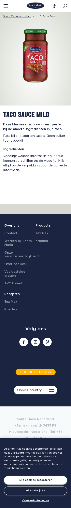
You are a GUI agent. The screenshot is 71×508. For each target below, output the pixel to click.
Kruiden (42, 241)
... (37, 16)
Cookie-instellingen (35, 500)
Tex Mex (42, 233)
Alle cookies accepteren (35, 480)
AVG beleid (13, 283)
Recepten (12, 294)
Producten (44, 225)
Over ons (11, 225)
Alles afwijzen (35, 490)
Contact (10, 233)
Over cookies (15, 264)
